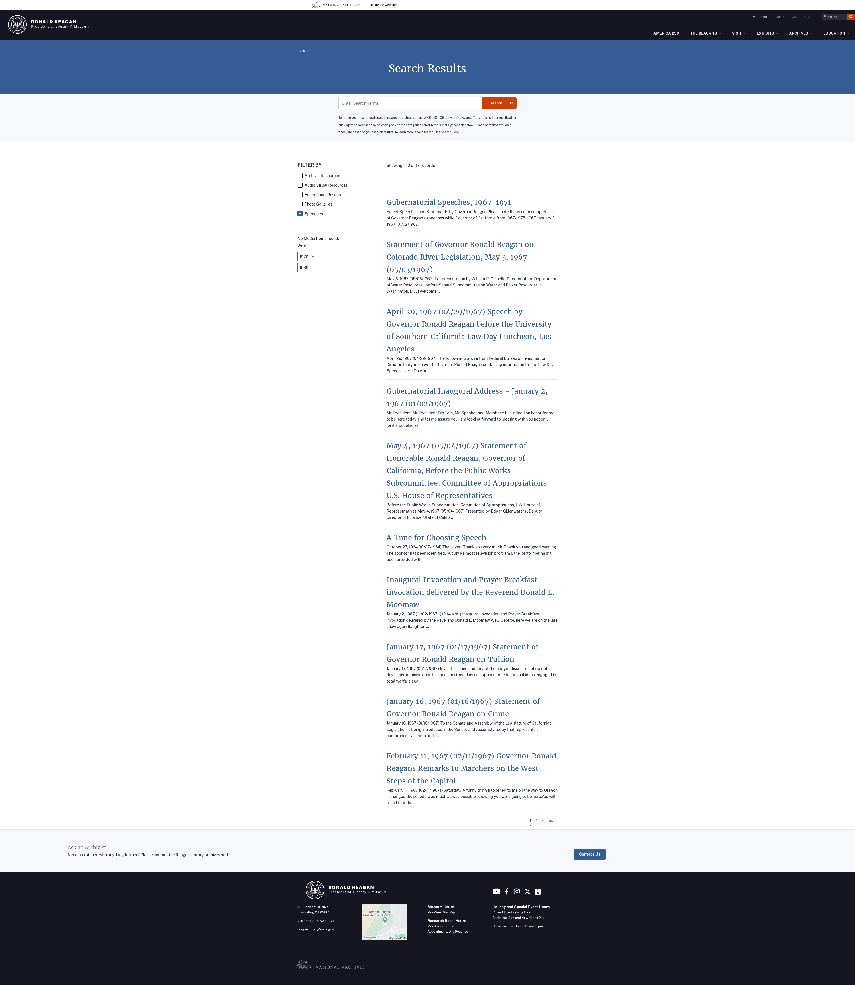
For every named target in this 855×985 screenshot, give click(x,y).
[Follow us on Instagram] (516, 893)
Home (301, 50)
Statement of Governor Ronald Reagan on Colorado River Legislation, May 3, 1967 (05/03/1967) (460, 257)
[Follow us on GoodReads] (538, 893)
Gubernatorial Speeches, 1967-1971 (449, 202)
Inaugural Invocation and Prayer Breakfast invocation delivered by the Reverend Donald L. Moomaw (470, 592)
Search (495, 103)
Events (779, 17)
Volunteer (760, 17)
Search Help (450, 132)
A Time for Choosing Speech (437, 537)
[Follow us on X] (527, 893)
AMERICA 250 (666, 33)
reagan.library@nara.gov (315, 929)
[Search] (851, 17)
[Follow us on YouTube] (497, 893)
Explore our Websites (383, 5)
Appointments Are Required (448, 931)
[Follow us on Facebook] (506, 893)
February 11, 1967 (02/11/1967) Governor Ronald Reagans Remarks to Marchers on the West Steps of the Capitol (471, 768)
